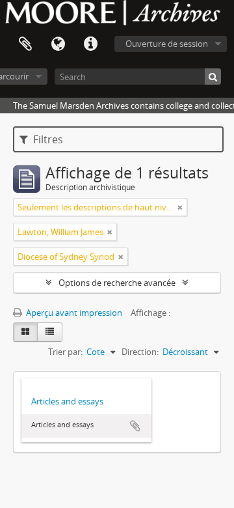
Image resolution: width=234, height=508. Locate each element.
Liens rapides (90, 44)
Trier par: (65, 352)
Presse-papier (25, 44)
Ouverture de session (166, 43)
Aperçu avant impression (73, 312)
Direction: (140, 352)
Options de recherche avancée (117, 283)
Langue (58, 44)
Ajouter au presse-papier (135, 425)
